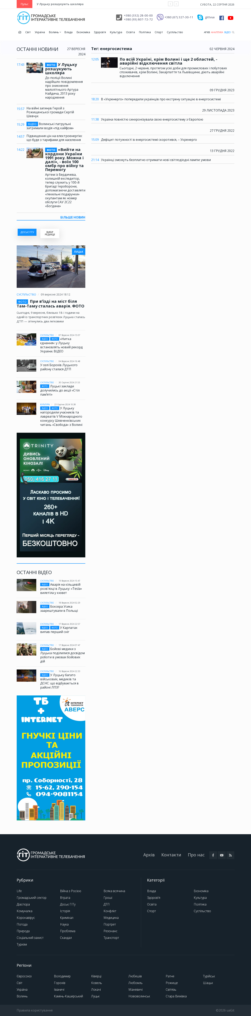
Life (19, 891)
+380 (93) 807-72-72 (138, 19)
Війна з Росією (70, 891)
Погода (22, 924)
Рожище (172, 983)
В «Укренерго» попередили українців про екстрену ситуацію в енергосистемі (161, 99)
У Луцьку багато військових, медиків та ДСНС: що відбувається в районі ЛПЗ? (59, 681)
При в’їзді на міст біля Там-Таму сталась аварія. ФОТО (50, 304)
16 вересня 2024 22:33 (69, 671)
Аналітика (217, 32)
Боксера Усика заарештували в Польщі (59, 608)
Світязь (171, 989)
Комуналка (24, 911)
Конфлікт (110, 911)
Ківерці (96, 976)
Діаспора (23, 904)
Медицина (111, 917)
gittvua (210, 17)
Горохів (59, 983)
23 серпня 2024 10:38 (65, 404)
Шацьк (208, 983)
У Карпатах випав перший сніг (58, 630)
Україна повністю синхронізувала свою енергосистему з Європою (152, 119)
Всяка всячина (114, 891)
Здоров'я (100, 32)
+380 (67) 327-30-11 (179, 17)
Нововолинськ (139, 996)
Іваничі (59, 989)
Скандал (66, 938)
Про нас (196, 855)
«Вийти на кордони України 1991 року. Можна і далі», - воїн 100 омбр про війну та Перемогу (64, 160)
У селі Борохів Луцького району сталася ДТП (58, 367)
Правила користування (35, 1010)
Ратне (170, 976)
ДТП (107, 904)
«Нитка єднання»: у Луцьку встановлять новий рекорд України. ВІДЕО (61, 345)
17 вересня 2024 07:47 (69, 645)
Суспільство (175, 32)
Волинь (54, 32)
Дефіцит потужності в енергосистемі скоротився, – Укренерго (149, 140)
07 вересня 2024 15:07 (69, 335)
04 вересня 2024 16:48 (69, 361)
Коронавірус (26, 917)
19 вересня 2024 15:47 (69, 581)
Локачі (96, 989)
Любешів (135, 976)
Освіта (130, 32)
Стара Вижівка (176, 996)
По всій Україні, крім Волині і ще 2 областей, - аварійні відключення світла (168, 61)
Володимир (62, 976)
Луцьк (95, 996)
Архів (207, 32)
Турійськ (209, 976)
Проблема (67, 931)
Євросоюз (24, 976)
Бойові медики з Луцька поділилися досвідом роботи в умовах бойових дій (62, 655)
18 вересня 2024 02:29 (69, 603)
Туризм (22, 944)
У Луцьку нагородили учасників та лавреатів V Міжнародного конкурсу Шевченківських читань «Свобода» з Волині (61, 416)
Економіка (83, 32)
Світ (28, 32)
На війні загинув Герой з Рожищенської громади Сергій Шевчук (50, 112)
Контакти (171, 855)
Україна (40, 32)
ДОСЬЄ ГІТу (27, 232)
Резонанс (110, 931)
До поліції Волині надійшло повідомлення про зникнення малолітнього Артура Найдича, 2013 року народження (64, 87)
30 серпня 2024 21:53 (69, 382)
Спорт (159, 32)
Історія (65, 911)
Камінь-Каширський (68, 996)
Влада (68, 32)
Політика (145, 32)
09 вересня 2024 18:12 (55, 294)
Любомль (135, 983)
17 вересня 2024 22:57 (69, 624)
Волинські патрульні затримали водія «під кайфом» (50, 126)
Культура (116, 32)
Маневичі (135, 989)
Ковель (96, 983)
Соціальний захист (30, 938)
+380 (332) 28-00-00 (138, 15)
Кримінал (66, 917)
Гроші (108, 897)
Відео (227, 32)
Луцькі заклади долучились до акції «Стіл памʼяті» (60, 390)
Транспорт (111, 938)
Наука (64, 924)
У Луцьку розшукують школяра (60, 4)
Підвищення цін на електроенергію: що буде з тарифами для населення (54, 138)
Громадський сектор (31, 897)
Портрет (110, 924)
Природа (23, 931)
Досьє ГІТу (67, 904)
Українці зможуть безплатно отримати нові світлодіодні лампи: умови (156, 160)
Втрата (65, 897)
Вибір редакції (50, 233)
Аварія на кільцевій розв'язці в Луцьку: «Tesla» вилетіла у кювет (61, 588)
